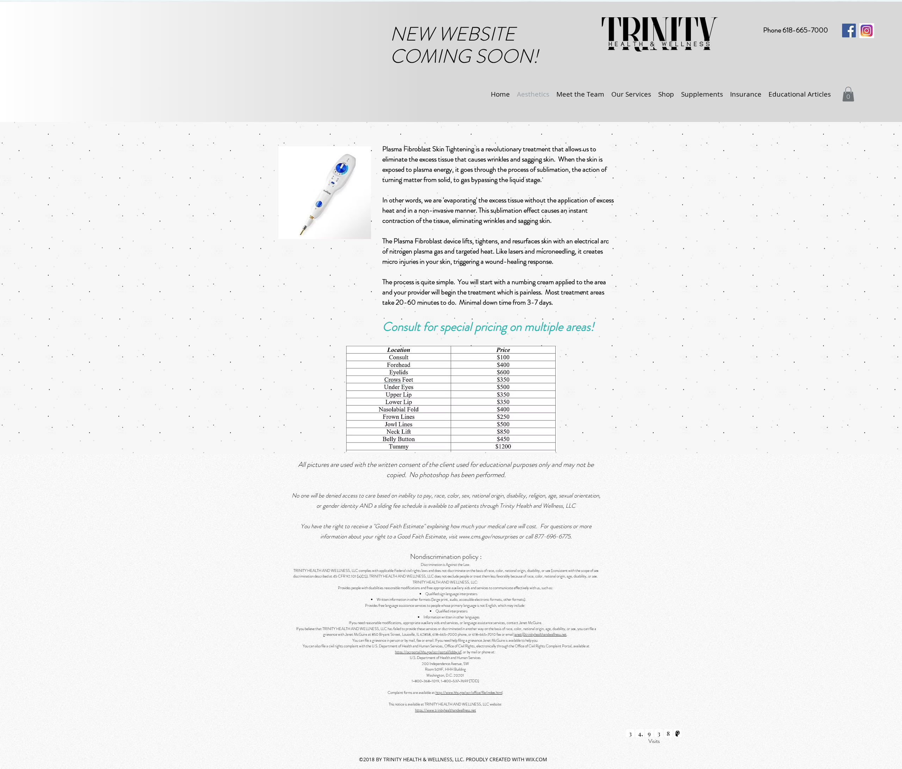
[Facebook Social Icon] (849, 30)
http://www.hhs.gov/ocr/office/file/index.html (468, 692)
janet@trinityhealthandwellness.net (540, 634)
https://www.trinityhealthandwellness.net (445, 710)
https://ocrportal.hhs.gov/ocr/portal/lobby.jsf (428, 652)
